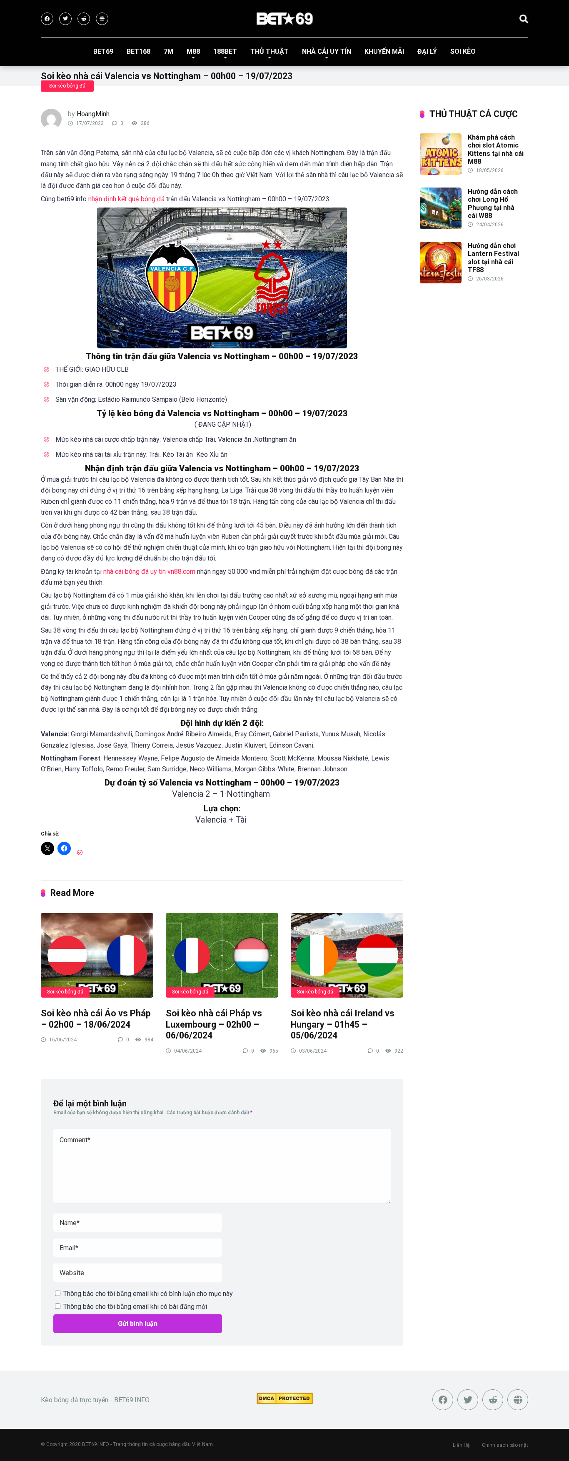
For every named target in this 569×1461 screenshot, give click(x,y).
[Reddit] (83, 19)
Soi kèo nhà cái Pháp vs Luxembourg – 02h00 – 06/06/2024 (214, 1024)
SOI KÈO (463, 51)
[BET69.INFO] (284, 18)
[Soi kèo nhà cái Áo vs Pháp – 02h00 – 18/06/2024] (97, 955)
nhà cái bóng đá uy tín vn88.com (149, 571)
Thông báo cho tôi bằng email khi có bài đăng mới (135, 1307)
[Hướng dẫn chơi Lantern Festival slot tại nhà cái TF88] (441, 281)
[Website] (102, 19)
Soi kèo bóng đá (67, 86)
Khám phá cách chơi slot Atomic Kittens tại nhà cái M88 (496, 149)
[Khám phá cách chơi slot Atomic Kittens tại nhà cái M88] (441, 173)
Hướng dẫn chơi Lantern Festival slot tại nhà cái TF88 (493, 258)
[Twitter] (65, 19)
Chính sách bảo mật (505, 1445)
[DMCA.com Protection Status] (285, 1402)
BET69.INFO (95, 1444)
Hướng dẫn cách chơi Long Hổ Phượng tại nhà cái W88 (493, 204)
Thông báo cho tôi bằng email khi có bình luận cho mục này (148, 1294)
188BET (225, 51)
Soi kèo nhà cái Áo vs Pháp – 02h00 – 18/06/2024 (96, 1019)
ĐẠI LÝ (427, 51)
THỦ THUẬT (269, 51)
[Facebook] (47, 19)
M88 (193, 51)
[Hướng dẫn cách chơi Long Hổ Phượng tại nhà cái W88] (441, 227)
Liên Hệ (461, 1445)
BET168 (138, 51)
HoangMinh (93, 114)
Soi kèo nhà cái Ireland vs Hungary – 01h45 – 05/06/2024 (342, 1024)
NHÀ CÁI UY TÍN (326, 51)
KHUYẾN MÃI (384, 51)
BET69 (103, 51)
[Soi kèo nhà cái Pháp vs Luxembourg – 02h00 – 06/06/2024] (222, 955)
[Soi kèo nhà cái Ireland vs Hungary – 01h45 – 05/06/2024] (347, 955)
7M (168, 51)
